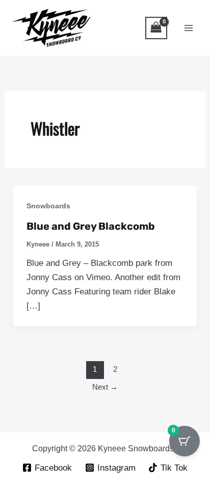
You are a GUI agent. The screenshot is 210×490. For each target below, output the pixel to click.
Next (105, 387)
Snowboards (48, 206)
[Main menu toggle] (188, 28)
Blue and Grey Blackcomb (91, 226)
